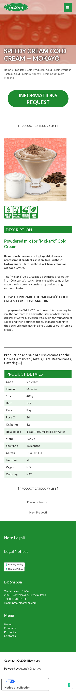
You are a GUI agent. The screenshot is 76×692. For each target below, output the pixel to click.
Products (19, 69)
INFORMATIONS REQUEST (38, 98)
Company (10, 628)
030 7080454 (17, 599)
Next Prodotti (38, 512)
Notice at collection (17, 687)
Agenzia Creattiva (30, 668)
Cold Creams (22, 73)
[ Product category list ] (38, 126)
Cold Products (35, 69)
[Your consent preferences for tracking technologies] (69, 685)
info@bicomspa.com (24, 602)
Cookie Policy (15, 569)
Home (7, 69)
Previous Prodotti (38, 502)
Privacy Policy (15, 564)
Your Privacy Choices (29, 681)
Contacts (10, 636)
